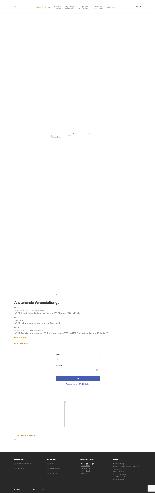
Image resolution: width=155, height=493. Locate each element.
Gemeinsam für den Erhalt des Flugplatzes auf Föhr (38, 93)
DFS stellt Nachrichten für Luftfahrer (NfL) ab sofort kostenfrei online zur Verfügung (53, 110)
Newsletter (53, 473)
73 (89, 134)
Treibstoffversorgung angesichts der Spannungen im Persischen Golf (46, 57)
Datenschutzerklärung (24, 464)
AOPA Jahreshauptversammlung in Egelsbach (37, 323)
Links (51, 464)
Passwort (60, 365)
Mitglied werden (55, 468)
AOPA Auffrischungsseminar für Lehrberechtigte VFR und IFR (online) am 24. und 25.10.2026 (61, 333)
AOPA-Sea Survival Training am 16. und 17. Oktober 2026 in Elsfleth (48, 313)
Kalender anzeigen (20, 337)
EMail (58, 355)
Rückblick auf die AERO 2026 (27, 39)
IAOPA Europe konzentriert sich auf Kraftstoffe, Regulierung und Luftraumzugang (51, 21)
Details (16, 35)
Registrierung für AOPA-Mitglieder (77, 384)
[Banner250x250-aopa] (77, 426)
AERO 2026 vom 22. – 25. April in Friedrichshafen (37, 75)
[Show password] (97, 370)
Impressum (20, 468)
